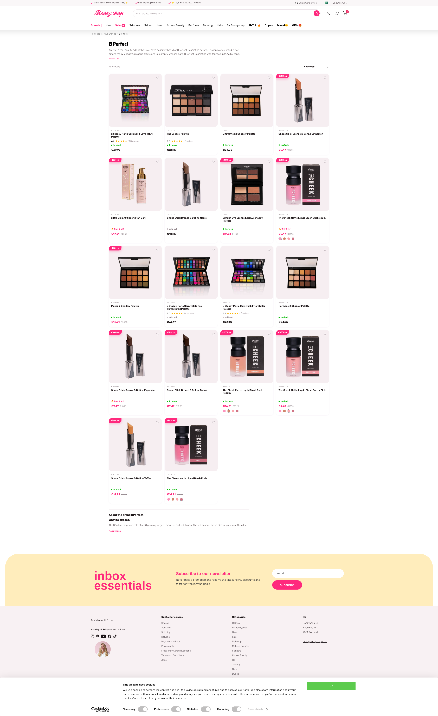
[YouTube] (103, 636)
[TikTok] (115, 636)
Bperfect (227, 130)
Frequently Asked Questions (176, 650)
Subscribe (287, 585)
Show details (255, 709)
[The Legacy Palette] (191, 100)
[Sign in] (328, 13)
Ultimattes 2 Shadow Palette (239, 133)
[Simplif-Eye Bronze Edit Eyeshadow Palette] (246, 184)
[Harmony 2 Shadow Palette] (302, 272)
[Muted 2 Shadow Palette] (135, 272)
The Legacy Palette (178, 133)
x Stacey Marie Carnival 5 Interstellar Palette (244, 307)
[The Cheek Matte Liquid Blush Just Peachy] (246, 356)
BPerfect (116, 130)
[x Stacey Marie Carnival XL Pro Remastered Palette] (191, 272)
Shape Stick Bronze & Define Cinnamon (301, 133)
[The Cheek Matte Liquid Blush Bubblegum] (302, 184)
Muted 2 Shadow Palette (125, 306)
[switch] (176, 709)
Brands (96, 25)
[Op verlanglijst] (157, 77)
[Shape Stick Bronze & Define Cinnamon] (302, 100)
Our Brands (110, 34)
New (108, 25)
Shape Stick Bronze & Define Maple (187, 217)
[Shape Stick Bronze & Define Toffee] (135, 444)
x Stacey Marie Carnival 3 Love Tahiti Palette (132, 135)
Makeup (148, 25)
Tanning (208, 25)
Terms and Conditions (172, 655)
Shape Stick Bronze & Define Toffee (131, 478)
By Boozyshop (235, 25)
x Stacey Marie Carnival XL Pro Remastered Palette (184, 307)
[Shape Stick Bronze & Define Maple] (191, 184)
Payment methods (171, 641)
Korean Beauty (175, 25)
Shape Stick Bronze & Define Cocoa (187, 390)
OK (331, 686)
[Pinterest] (97, 636)
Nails (220, 25)
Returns (165, 636)
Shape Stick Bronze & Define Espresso (132, 390)
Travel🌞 (282, 25)
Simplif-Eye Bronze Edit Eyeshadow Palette (243, 219)
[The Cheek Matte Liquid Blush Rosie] (191, 444)
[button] (280, 238)
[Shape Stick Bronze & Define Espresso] (135, 356)
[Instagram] (92, 636)
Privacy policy (168, 646)
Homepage (96, 34)
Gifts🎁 (297, 25)
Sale (234, 636)
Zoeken (317, 13)
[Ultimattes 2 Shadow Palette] (246, 100)
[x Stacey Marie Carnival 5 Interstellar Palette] (246, 272)
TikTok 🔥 (255, 25)
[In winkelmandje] (155, 120)
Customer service (172, 617)
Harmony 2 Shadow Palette (294, 306)
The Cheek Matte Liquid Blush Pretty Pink (302, 390)
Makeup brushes (240, 646)
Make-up (237, 641)
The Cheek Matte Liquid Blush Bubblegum (302, 217)
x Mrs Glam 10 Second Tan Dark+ (129, 217)
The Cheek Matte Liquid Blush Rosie (187, 478)
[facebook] (109, 636)
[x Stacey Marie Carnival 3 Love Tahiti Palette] (135, 100)
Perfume (193, 25)
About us (166, 627)
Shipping (166, 632)
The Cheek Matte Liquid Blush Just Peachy (242, 391)
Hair (160, 25)
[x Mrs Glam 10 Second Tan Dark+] (135, 184)
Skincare (134, 25)
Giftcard (236, 623)
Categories (239, 617)
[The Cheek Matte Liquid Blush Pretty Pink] (302, 356)
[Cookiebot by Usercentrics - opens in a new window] (100, 709)
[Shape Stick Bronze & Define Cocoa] (191, 356)
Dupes (269, 25)
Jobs (164, 660)
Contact (165, 623)
